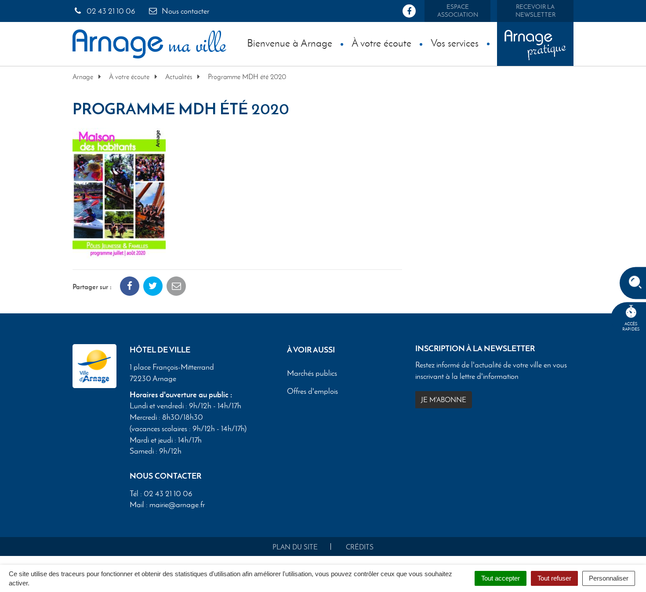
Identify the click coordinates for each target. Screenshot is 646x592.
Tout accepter (500, 578)
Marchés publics (312, 373)
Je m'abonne (443, 400)
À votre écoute (381, 42)
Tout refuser (554, 578)
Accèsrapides (631, 326)
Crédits (360, 547)
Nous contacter (184, 11)
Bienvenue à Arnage (289, 42)
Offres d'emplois (312, 391)
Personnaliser (608, 578)
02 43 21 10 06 (110, 11)
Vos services (455, 42)
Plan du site (295, 547)
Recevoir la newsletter (535, 10)
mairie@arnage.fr (177, 504)
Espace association (457, 10)
